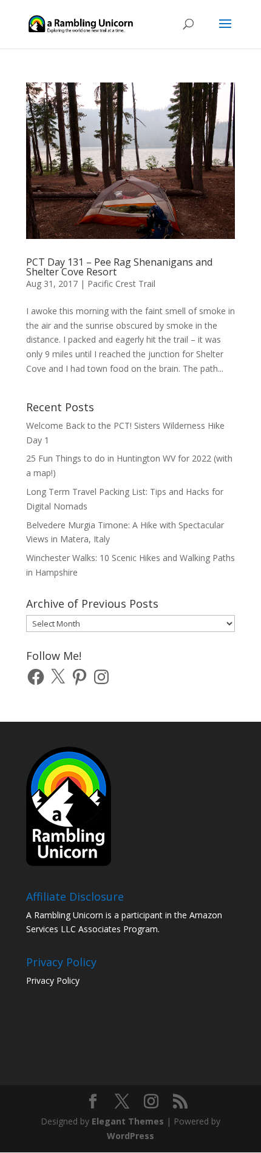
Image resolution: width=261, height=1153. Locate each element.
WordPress (130, 1135)
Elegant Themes (128, 1121)
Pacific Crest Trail (121, 283)
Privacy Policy (53, 980)
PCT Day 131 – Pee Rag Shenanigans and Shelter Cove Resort (119, 266)
